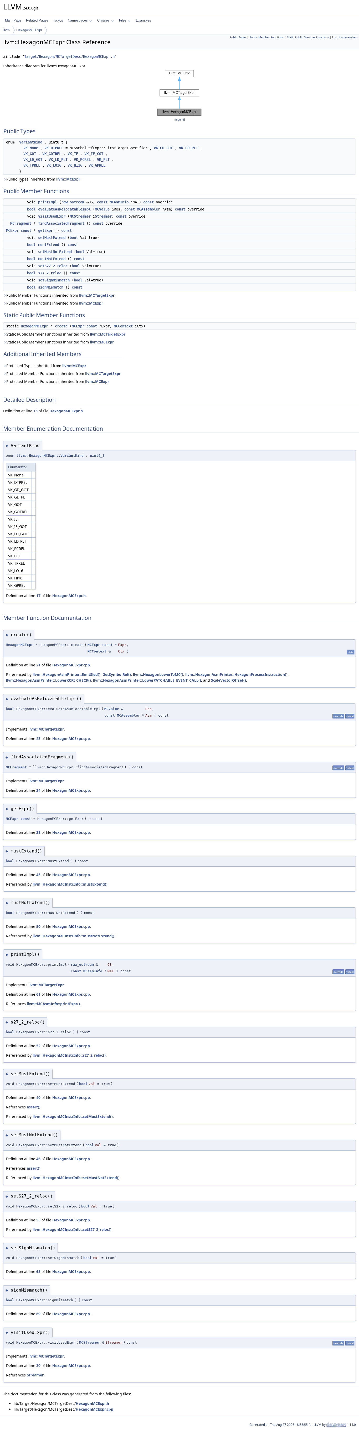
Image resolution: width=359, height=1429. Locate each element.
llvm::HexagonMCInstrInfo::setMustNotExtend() (76, 1177)
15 (35, 410)
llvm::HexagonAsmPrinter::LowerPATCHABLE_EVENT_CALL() (147, 680)
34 (38, 790)
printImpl (47, 202)
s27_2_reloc (49, 273)
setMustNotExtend (55, 252)
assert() (33, 1106)
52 (38, 1045)
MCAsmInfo (119, 202)
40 (38, 1097)
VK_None (30, 148)
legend (179, 119)
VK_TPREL (31, 165)
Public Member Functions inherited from (60, 295)
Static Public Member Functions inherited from (65, 334)
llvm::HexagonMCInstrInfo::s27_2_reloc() (69, 1055)
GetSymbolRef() (116, 674)
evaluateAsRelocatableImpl (64, 209)
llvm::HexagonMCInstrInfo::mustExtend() (70, 884)
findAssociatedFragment (61, 223)
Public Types (238, 37)
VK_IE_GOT (93, 154)
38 (38, 832)
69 (38, 1313)
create (61, 326)
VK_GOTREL (51, 154)
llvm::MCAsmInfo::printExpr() (53, 1003)
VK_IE (73, 154)
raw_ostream (72, 202)
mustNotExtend (51, 259)
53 (38, 1219)
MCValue (102, 209)
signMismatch (50, 287)
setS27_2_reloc (53, 266)
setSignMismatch (54, 280)
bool (31, 209)
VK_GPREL (97, 165)
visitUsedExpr (51, 216)
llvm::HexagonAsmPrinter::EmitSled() (66, 674)
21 (38, 664)
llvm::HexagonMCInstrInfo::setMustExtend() (73, 1116)
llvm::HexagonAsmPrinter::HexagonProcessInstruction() (236, 674)
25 (38, 738)
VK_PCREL (82, 159)
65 (38, 1271)
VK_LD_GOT (32, 159)
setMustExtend (51, 237)
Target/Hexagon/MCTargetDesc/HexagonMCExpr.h (69, 56)
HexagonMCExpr (29, 30)
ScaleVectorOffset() (228, 680)
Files (122, 20)
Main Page (13, 20)
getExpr (45, 230)
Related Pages (37, 20)
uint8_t (97, 456)
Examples (143, 20)
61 (38, 994)
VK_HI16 (75, 165)
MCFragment (20, 223)
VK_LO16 (54, 165)
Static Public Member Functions (308, 37)
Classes (103, 20)
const (102, 202)
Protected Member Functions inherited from (63, 373)
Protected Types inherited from (46, 365)
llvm (6, 30)
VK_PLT (103, 159)
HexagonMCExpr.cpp (71, 664)
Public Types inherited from (43, 179)
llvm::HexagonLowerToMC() (158, 674)
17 (38, 595)
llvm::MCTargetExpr (97, 295)
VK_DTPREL (53, 148)
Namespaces (78, 20)
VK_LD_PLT (58, 159)
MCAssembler (148, 209)
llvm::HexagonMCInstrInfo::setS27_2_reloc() (72, 1229)
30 (38, 1365)
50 (38, 926)
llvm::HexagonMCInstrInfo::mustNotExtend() (73, 935)
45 (38, 874)
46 (38, 1158)
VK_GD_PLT (188, 148)
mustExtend (48, 245)
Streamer (103, 216)
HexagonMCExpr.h (66, 410)
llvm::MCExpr (68, 179)
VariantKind (30, 142)
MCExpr (12, 230)
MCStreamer (80, 216)
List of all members (345, 37)
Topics (58, 20)
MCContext (123, 326)
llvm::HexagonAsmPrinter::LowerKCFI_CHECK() (48, 680)
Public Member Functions (266, 37)
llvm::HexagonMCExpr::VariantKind (50, 456)
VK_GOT (29, 154)
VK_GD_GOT (163, 148)
